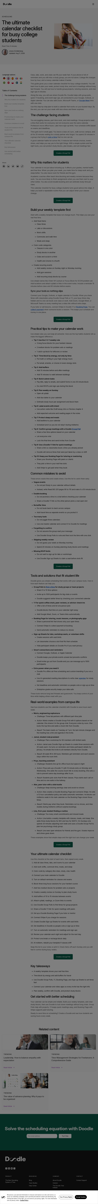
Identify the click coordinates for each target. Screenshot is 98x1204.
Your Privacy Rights (66, 1197)
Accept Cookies (81, 1197)
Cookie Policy (24, 1200)
